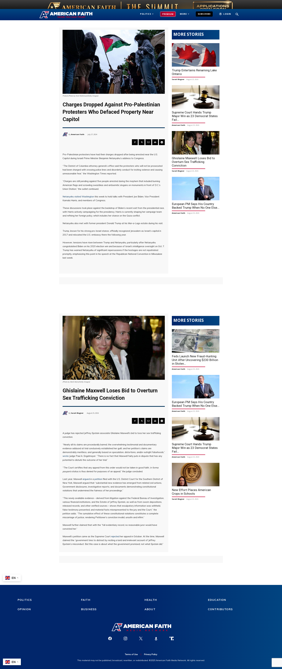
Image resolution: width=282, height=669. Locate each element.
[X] (142, 142)
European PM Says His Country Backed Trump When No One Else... (195, 205)
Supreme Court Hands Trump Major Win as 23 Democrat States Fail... (195, 116)
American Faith (77, 134)
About (150, 609)
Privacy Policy (150, 654)
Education (217, 599)
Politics (25, 599)
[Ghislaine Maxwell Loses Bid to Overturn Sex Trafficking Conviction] (195, 143)
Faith (85, 599)
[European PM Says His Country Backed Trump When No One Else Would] (195, 188)
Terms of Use (131, 654)
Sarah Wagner (178, 79)
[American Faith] (66, 134)
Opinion (24, 609)
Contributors (220, 609)
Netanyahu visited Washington (78, 196)
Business (89, 609)
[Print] (155, 142)
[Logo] (70, 15)
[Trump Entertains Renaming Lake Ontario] (195, 55)
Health (151, 599)
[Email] (148, 142)
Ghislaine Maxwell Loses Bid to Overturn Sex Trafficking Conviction (193, 161)
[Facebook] (135, 142)
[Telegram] (162, 142)
